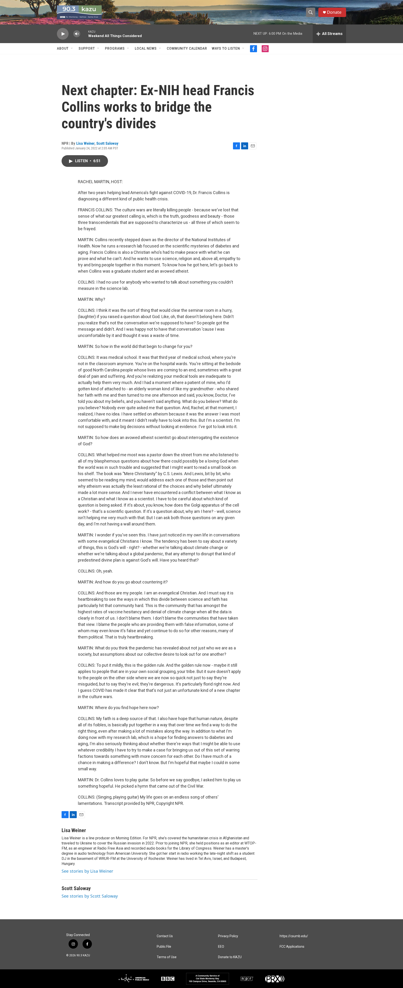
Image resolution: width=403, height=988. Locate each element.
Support (87, 48)
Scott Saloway (107, 143)
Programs (115, 48)
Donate (334, 12)
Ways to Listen (226, 48)
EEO (221, 946)
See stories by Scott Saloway (90, 896)
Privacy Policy (228, 936)
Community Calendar (187, 48)
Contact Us (165, 936)
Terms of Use (167, 957)
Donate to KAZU (230, 957)
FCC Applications (292, 946)
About (63, 48)
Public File (164, 946)
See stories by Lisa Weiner (87, 871)
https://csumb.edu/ (294, 936)
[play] (62, 34)
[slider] (84, 33)
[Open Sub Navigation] (72, 48)
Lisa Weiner (85, 143)
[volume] (77, 34)
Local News (146, 48)
